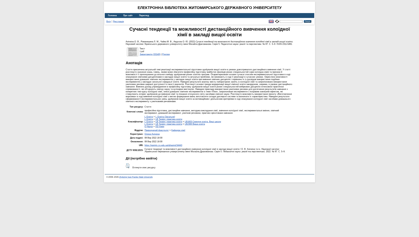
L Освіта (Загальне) (165, 116)
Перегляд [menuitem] (144, 15)
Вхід (108, 21)
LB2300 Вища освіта (195, 124)
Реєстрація (118, 21)
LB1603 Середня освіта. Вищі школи (203, 121)
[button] (127, 165)
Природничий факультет (157, 130)
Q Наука (149, 126)
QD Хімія (159, 126)
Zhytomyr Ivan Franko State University (136, 177)
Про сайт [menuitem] (128, 15)
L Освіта (149, 116)
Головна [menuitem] (112, 15)
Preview (166, 54)
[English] (271, 20)
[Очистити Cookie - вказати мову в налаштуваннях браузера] (277, 20)
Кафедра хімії (178, 130)
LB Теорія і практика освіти (168, 119)
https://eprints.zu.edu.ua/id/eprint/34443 (163, 145)
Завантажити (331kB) (150, 54)
